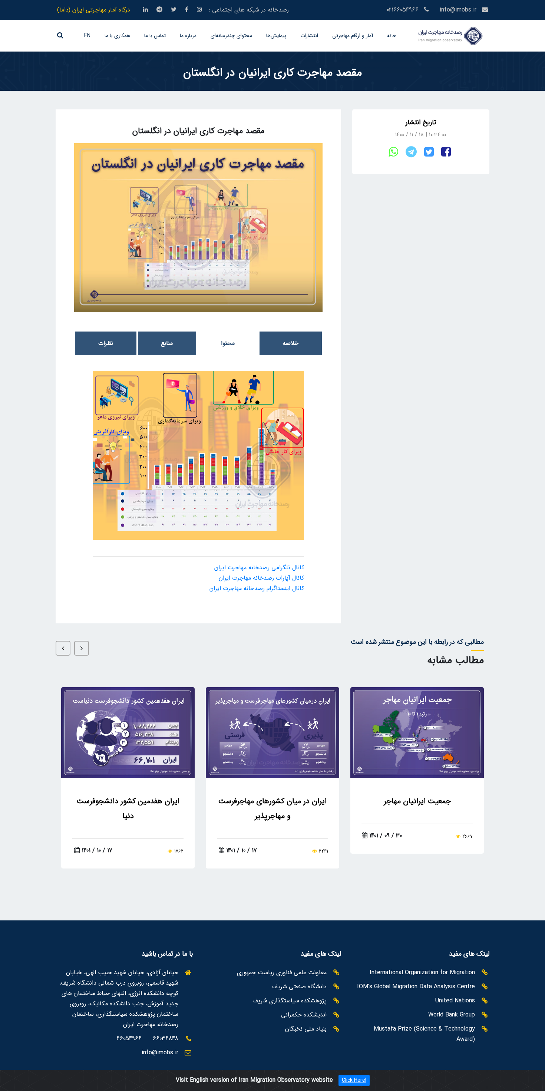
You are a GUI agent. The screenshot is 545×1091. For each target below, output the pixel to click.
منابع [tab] (167, 343)
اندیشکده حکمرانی (304, 1014)
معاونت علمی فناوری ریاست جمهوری (282, 972)
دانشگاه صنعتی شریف (299, 986)
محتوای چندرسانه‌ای (231, 36)
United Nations (455, 1000)
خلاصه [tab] (290, 343)
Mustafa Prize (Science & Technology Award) (424, 1034)
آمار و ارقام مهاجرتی (352, 36)
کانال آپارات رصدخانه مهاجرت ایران (261, 578)
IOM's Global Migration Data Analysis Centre (416, 986)
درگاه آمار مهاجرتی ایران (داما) (93, 10)
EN (87, 36)
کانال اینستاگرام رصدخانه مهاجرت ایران (256, 588)
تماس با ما (155, 36)
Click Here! (354, 1080)
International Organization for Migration (422, 972)
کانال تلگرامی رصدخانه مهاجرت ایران (259, 567)
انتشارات (309, 36)
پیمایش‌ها (276, 36)
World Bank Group (451, 1014)
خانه (391, 36)
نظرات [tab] (105, 343)
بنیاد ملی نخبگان (306, 1029)
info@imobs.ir (458, 10)
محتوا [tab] (228, 343)
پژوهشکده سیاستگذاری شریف (289, 1000)
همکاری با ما (117, 36)
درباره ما (188, 36)
